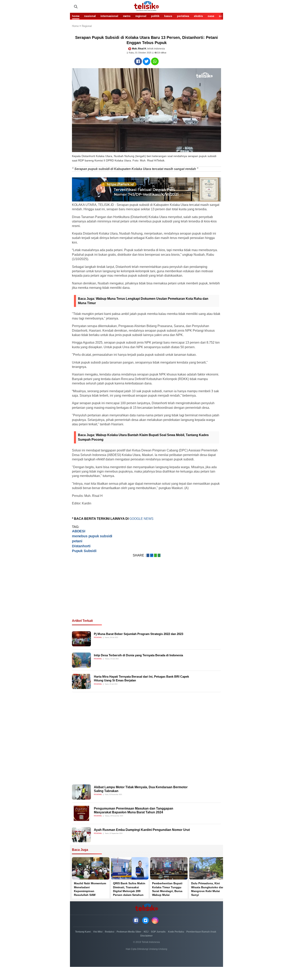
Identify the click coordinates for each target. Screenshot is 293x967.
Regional (87, 26)
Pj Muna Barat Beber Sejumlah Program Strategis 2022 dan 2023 (138, 634)
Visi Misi (97, 931)
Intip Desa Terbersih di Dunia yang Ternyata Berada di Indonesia (138, 655)
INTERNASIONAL (109, 16)
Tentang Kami (83, 931)
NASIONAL (90, 16)
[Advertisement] (146, 593)
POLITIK (155, 16)
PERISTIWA (183, 16)
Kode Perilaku (176, 931)
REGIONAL (140, 16)
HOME (75, 16)
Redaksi (109, 931)
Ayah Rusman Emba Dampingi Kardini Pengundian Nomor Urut (142, 829)
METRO (127, 16)
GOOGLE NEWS (141, 518)
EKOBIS (198, 16)
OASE (211, 16)
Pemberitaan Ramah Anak (201, 931)
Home (76, 26)
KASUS (168, 16)
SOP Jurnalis (158, 931)
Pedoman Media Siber (129, 931)
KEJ (146, 931)
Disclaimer (146, 935)
